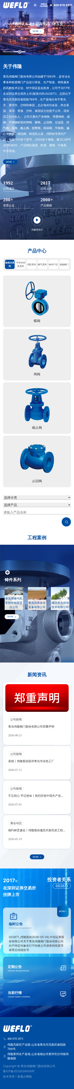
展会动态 (16, 823)
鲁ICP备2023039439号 (19, 1071)
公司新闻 (16, 719)
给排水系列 (9, 264)
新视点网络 (24, 1076)
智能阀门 (64, 264)
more (36, 31)
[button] (6, 26)
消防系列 (31, 264)
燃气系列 (42, 264)
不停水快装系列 (20, 264)
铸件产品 (53, 264)
